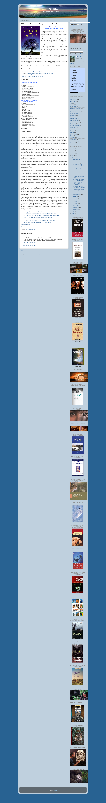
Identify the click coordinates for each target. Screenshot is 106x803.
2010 (73, 157)
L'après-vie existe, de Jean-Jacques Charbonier (77, 183)
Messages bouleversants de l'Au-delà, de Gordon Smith (37, 212)
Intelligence (72, 123)
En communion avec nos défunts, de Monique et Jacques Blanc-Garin (40, 213)
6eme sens (72, 98)
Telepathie (72, 137)
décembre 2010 (77, 159)
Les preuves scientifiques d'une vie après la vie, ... (79, 180)
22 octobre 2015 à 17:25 (29, 242)
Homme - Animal (74, 120)
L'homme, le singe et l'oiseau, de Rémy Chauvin (33, 76)
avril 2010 (75, 203)
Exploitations (73, 115)
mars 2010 (75, 205)
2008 (73, 213)
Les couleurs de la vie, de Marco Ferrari (78, 169)
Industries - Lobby (74, 122)
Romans (72, 132)
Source (22, 133)
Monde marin (73, 127)
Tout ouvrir (72, 48)
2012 (73, 153)
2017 (73, 148)
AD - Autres (28, 229)
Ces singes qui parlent (75, 108)
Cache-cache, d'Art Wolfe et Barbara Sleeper (78, 172)
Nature (71, 129)
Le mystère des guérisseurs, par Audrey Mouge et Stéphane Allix (39, 220)
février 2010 (76, 207)
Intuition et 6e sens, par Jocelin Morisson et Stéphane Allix (37, 222)
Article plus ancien (61, 251)
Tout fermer (78, 48)
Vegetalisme (73, 139)
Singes (71, 135)
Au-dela (33, 229)
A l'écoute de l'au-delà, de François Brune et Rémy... (79, 190)
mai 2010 (75, 201)
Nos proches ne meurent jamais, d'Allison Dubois (79, 187)
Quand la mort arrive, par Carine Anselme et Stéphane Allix (38, 217)
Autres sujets (73, 106)
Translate (81, 53)
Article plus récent (26, 251)
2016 (73, 150)
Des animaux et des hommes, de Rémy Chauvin (33, 74)
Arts (71, 103)
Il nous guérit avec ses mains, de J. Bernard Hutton (36, 219)
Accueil (44, 251)
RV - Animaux (73, 134)
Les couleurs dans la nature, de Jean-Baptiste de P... (79, 166)
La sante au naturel (74, 125)
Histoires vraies (73, 118)
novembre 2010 (77, 161)
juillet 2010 (75, 198)
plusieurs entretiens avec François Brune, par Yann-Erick (40, 73)
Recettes (72, 130)
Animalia (53, 9)
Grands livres (73, 116)
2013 (73, 151)
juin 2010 (75, 199)
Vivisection (72, 142)
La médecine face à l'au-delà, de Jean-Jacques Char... (78, 176)
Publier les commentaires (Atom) (34, 253)
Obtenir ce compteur (74, 92)
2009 (73, 211)
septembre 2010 (77, 194)
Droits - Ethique (73, 110)
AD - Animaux (73, 99)
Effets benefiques (74, 113)
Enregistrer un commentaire (29, 245)
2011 (73, 155)
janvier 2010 (76, 209)
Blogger (55, 790)
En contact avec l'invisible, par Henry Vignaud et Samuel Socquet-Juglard (41, 215)
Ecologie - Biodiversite (75, 111)
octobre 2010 (76, 163)
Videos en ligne (73, 141)
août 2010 (75, 196)
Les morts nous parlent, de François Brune (32, 71)
